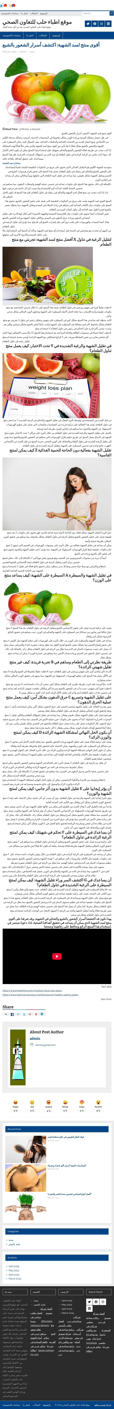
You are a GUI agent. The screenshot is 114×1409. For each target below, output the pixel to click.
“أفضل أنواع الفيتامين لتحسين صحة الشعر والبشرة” (69, 1194)
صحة (32, 51)
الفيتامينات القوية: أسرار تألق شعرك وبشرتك (66, 1165)
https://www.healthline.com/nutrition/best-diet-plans (32, 990)
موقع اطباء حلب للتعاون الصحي (37, 22)
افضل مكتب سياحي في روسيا (36, 1317)
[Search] (112, 13)
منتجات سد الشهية (11, 162)
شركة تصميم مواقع (103, 1405)
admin (35, 1039)
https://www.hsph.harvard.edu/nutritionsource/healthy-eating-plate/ (41, 994)
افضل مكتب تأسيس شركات (71, 1325)
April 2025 (14, 1266)
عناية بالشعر (14, 1244)
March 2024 (15, 1278)
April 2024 (14, 1274)
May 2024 (14, 1270)
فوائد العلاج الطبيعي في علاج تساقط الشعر (65, 1137)
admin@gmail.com (45, 1045)
